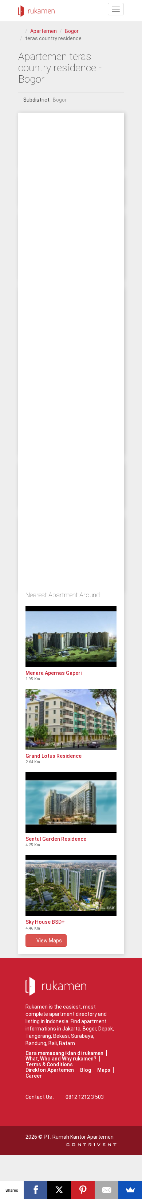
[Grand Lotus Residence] (71, 719)
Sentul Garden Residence (55, 839)
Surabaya (82, 1036)
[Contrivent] (91, 1144)
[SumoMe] (130, 1190)
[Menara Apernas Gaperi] (71, 636)
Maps (103, 1070)
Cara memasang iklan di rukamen (64, 1053)
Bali (52, 1043)
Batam (67, 1043)
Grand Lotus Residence (53, 756)
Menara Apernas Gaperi (53, 673)
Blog (85, 1070)
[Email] (106, 1190)
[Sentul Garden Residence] (71, 802)
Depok (105, 1029)
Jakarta (71, 1029)
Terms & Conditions (49, 1064)
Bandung (35, 1043)
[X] (59, 1190)
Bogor (72, 31)
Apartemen (43, 31)
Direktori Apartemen (49, 1070)
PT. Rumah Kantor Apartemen (79, 1137)
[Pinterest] (83, 1190)
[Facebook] (35, 1190)
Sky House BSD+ (45, 922)
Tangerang (38, 1036)
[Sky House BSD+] (71, 885)
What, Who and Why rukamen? (60, 1059)
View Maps (48, 940)
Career (33, 1076)
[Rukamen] (36, 9)
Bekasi (61, 1036)
